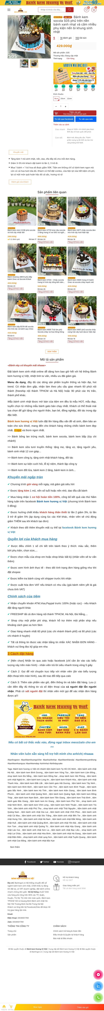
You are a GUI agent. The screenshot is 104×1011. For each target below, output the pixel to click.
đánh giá (66, 38)
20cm (63, 99)
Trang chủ (12, 931)
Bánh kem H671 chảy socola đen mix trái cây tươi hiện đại (52, 231)
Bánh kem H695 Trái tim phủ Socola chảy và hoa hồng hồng (21, 331)
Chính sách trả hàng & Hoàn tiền (67, 931)
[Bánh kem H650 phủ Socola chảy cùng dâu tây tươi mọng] (82, 310)
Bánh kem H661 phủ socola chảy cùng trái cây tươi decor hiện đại (52, 331)
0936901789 (23, 918)
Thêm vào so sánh (61, 125)
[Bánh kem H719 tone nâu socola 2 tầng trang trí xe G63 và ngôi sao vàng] (22, 211)
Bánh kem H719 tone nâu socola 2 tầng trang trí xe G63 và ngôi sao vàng (21, 231)
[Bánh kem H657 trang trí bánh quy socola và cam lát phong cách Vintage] (82, 211)
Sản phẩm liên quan (52, 192)
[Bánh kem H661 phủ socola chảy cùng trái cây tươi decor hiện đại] (52, 310)
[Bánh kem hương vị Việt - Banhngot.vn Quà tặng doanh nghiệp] (20, 10)
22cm (69, 99)
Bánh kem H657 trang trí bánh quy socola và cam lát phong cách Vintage (81, 231)
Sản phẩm (12, 935)
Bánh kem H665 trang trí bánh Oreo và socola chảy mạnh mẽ (51, 281)
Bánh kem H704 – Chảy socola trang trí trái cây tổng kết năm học (21, 281)
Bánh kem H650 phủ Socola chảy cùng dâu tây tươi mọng (82, 331)
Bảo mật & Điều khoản (62, 938)
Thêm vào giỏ (74, 113)
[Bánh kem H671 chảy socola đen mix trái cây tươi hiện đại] (52, 211)
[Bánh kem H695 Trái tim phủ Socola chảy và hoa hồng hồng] (22, 310)
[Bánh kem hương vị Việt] (52, 2)
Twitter (46, 862)
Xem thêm (52, 352)
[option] (29, 36)
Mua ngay (37, 1007)
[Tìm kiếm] (70, 9)
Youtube (60, 862)
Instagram (75, 862)
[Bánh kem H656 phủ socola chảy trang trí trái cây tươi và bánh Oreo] (82, 261)
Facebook (31, 862)
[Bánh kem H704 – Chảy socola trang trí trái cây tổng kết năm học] (22, 261)
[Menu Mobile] (9, 9)
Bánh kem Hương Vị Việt (70, 949)
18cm (56, 99)
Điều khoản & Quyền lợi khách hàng (68, 935)
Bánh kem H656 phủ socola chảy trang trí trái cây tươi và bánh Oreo (82, 281)
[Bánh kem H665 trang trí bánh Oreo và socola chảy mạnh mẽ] (52, 261)
